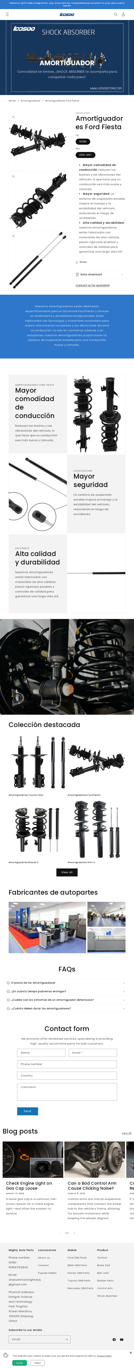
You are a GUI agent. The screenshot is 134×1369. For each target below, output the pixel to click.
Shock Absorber (107, 1296)
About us (44, 1257)
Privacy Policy (104, 1355)
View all (66, 872)
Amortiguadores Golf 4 (81, 862)
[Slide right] (74, 1233)
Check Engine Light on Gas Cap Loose (29, 1186)
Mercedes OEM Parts (80, 1288)
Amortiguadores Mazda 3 (23, 862)
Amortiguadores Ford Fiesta (84, 795)
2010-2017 (85, 155)
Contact (43, 1265)
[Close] (130, 1352)
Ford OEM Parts (77, 1257)
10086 (83, 141)
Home (12, 100)
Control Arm (105, 1288)
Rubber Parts (105, 1280)
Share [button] (83, 262)
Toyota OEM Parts (79, 1280)
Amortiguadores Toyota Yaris (26, 795)
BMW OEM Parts (77, 1265)
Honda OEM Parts (79, 1273)
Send (27, 1111)
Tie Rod (102, 1257)
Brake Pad (103, 1265)
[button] (7, 14)
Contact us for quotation (93, 285)
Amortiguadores (31, 100)
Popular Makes (47, 1273)
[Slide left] (59, 1233)
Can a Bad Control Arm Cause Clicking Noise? (92, 1186)
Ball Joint (103, 1273)
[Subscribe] (66, 1339)
